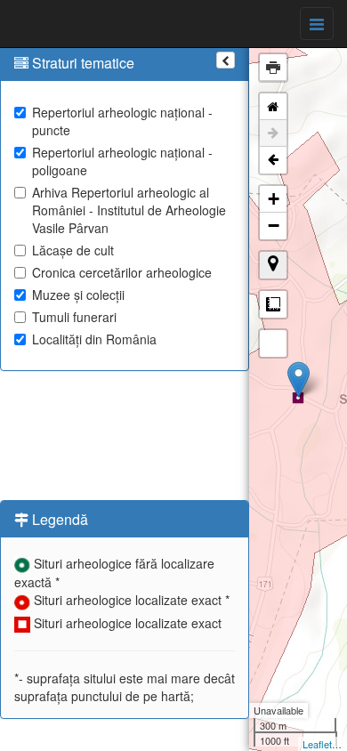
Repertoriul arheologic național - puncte (122, 121)
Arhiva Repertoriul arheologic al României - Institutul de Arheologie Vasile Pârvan (129, 210)
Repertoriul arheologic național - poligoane (122, 161)
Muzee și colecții (78, 294)
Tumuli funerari (74, 317)
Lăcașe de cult (73, 250)
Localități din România (94, 339)
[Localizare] (273, 265)
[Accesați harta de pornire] (273, 106)
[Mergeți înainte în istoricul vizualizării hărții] (273, 133)
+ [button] (273, 199)
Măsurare (273, 304)
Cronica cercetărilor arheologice (122, 272)
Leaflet (317, 744)
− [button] (273, 225)
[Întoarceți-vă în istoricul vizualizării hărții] (273, 160)
